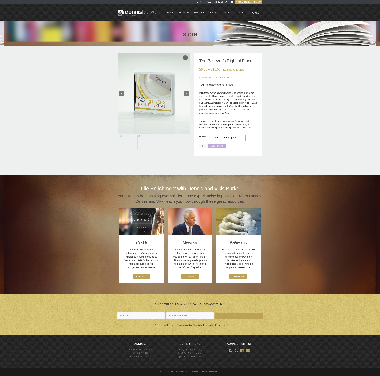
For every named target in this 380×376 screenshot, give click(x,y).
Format (203, 136)
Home (170, 12)
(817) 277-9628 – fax (190, 356)
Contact (240, 12)
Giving (255, 13)
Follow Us (219, 2)
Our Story (183, 12)
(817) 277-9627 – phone (190, 353)
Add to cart (217, 146)
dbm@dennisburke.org (190, 349)
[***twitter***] (227, 2)
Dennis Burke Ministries (137, 13)
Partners (226, 12)
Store (213, 12)
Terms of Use (214, 372)
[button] (186, 93)
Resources (199, 12)
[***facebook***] (232, 2)
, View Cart (248, 2)
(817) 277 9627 (206, 2)
